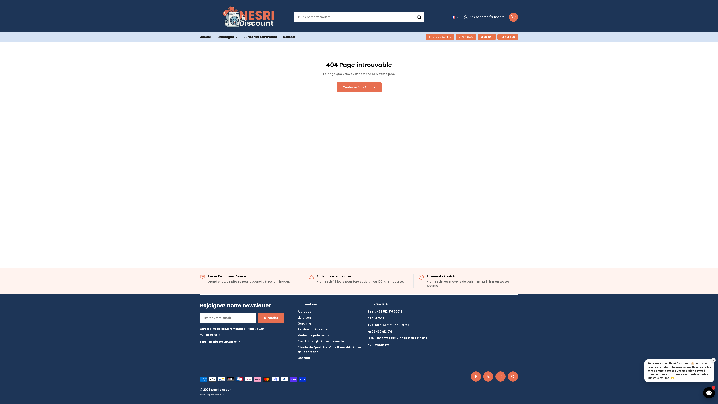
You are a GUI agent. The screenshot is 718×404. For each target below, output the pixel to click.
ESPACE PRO (507, 37)
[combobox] (359, 17)
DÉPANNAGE (466, 37)
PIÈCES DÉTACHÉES (440, 37)
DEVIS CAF (487, 37)
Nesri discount (222, 390)
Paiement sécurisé (440, 276)
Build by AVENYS (210, 394)
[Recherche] (419, 17)
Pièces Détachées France (227, 276)
